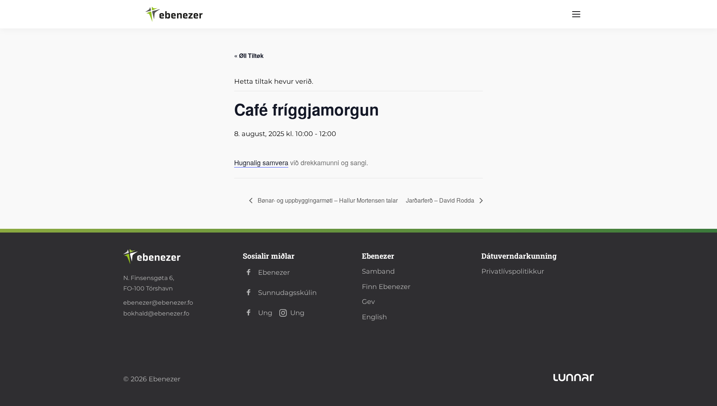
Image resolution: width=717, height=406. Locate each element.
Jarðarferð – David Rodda (441, 200)
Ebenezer (274, 272)
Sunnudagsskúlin (287, 293)
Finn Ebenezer (386, 287)
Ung (265, 313)
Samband (378, 271)
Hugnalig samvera (261, 162)
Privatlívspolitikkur (512, 271)
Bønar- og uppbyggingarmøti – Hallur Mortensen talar (327, 200)
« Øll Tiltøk (249, 55)
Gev (368, 302)
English (374, 317)
